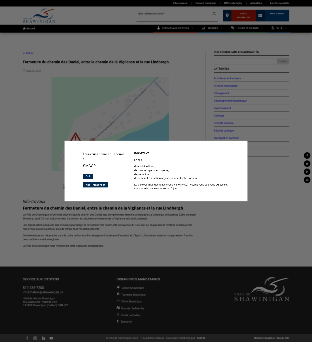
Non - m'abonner (95, 184)
